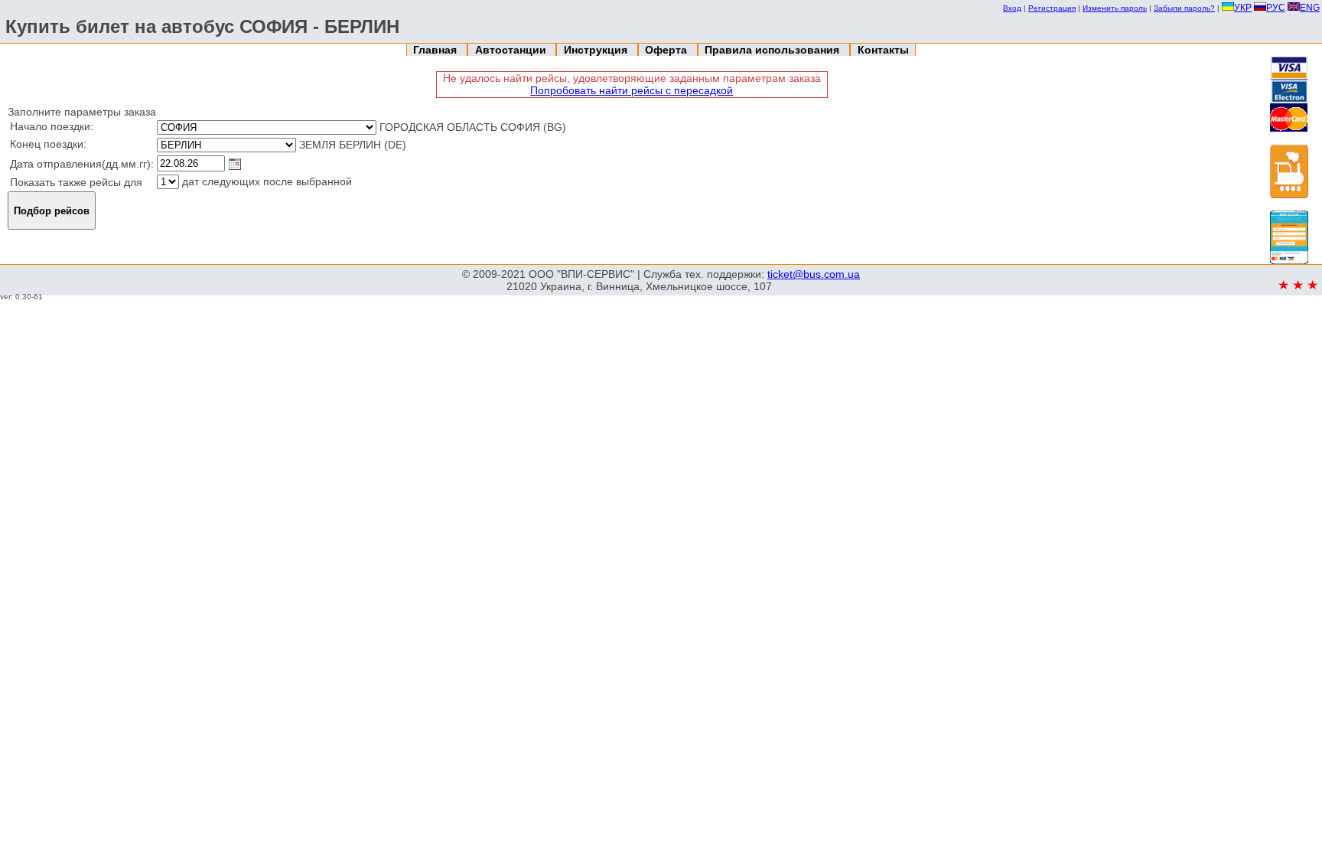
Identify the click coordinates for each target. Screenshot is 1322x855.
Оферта (667, 50)
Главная (436, 50)
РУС (1275, 7)
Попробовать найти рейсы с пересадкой (631, 90)
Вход (1012, 8)
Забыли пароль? (1184, 8)
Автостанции (512, 50)
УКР (1243, 7)
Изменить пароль (1115, 8)
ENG (1310, 7)
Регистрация (1052, 8)
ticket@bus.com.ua (813, 274)
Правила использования (773, 50)
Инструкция (597, 50)
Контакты (883, 50)
